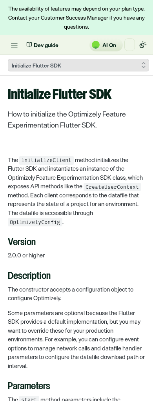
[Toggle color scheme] (143, 44)
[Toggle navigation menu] (14, 44)
